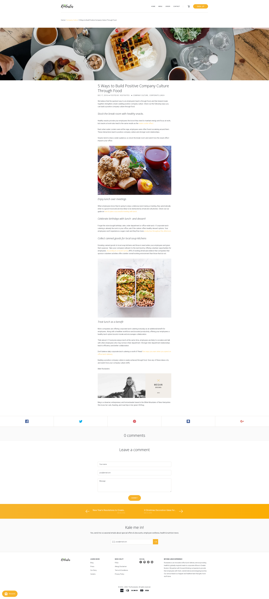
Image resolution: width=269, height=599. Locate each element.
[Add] (242, 421)
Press (92, 566)
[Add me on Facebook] (140, 562)
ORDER (167, 6)
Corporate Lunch (157, 95)
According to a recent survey (117, 251)
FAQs (116, 563)
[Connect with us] (152, 562)
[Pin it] (134, 421)
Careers (93, 574)
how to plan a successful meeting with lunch (120, 212)
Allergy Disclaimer (121, 566)
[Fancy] (188, 421)
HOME (153, 6)
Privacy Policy (119, 574)
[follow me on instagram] (144, 562)
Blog (91, 563)
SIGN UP (200, 6)
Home (63, 20)
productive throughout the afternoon (157, 231)
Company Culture (72, 20)
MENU (160, 6)
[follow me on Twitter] (148, 562)
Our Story (93, 570)
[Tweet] (81, 421)
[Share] (27, 421)
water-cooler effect (146, 123)
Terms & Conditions (121, 570)
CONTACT (176, 6)
